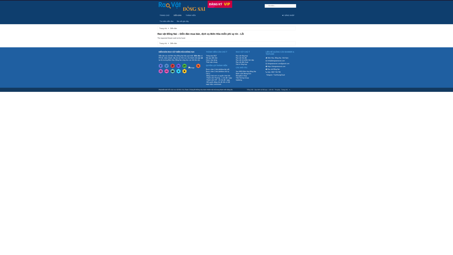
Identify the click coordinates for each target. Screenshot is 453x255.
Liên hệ (271, 90)
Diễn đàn (177, 15)
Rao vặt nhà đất (241, 58)
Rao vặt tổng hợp (242, 56)
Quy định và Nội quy (260, 90)
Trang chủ (164, 15)
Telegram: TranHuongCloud (275, 75)
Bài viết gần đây (183, 21)
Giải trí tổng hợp (241, 64)
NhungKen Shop (241, 76)
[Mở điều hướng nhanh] (292, 28)
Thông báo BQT (211, 56)
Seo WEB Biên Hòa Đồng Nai (246, 71)
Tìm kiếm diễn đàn (167, 21)
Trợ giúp (277, 90)
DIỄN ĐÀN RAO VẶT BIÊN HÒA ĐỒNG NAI (176, 52)
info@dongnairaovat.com (276, 61)
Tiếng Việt (250, 90)
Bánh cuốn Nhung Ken (243, 73)
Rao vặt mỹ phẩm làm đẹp (245, 60)
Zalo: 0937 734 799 (274, 72)
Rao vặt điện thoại (242, 62)
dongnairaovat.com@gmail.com (278, 63)
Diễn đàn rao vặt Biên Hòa (176, 90)
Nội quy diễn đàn (211, 58)
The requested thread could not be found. (171, 38)
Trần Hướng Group (242, 78)
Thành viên (191, 15)
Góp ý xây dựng (211, 60)
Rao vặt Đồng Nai (274, 69)
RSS (293, 90)
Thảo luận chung (211, 62)
